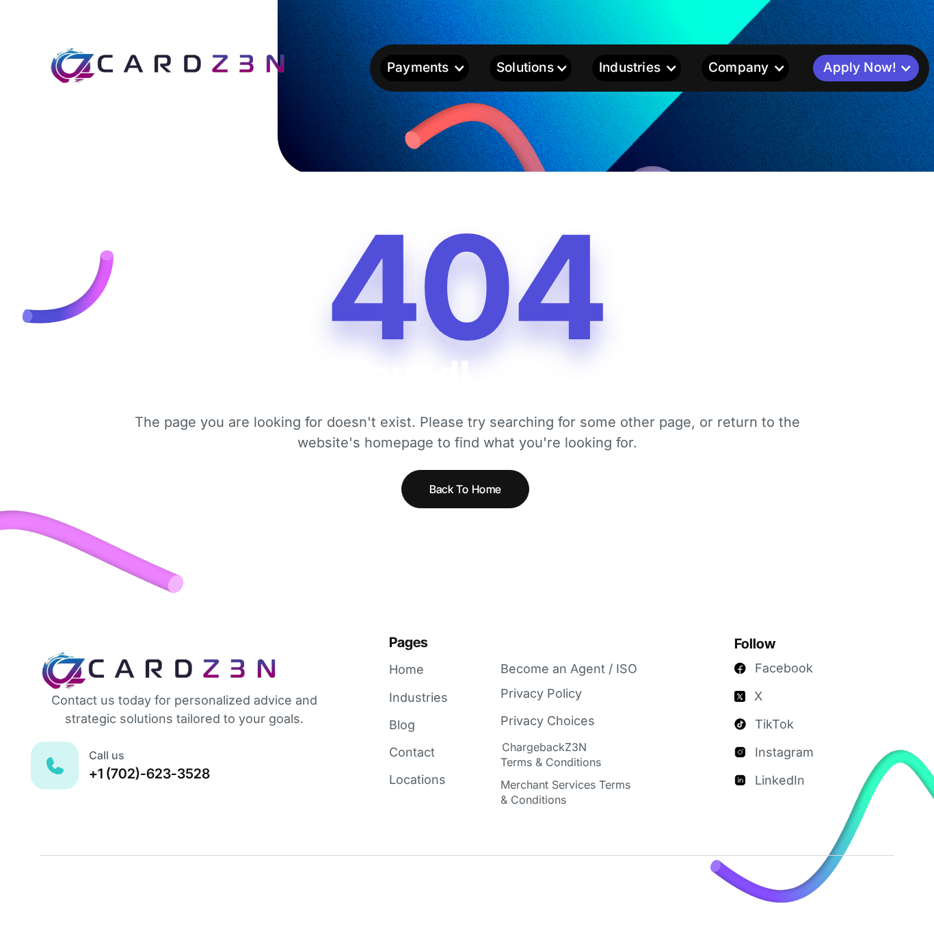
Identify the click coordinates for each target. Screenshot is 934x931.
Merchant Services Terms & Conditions (565, 792)
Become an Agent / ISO (569, 668)
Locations (417, 779)
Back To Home (465, 489)
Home (406, 669)
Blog (402, 725)
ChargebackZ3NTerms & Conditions (551, 754)
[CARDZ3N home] (189, 65)
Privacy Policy (541, 693)
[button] (424, 68)
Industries (418, 697)
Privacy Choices (548, 720)
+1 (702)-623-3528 (149, 773)
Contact (412, 752)
